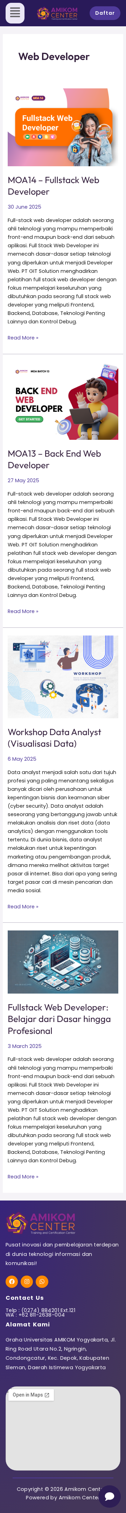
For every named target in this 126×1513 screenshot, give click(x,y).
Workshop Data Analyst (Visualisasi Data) (54, 737)
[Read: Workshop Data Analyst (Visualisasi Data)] (63, 677)
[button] (15, 13)
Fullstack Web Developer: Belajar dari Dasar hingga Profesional (59, 1018)
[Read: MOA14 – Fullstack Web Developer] (63, 127)
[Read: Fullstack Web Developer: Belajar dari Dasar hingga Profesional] (63, 962)
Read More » (23, 337)
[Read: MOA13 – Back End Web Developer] (63, 401)
